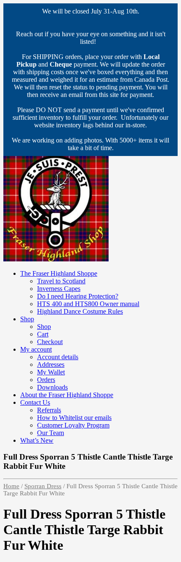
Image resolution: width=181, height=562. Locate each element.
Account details (57, 356)
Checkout (50, 341)
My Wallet (51, 372)
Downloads (52, 387)
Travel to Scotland (61, 281)
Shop (27, 319)
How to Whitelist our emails (74, 417)
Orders (46, 379)
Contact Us (35, 402)
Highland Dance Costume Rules (80, 311)
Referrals (49, 410)
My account (36, 349)
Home (11, 486)
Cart (42, 334)
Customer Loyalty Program (73, 425)
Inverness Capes (58, 288)
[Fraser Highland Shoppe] (56, 259)
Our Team (50, 432)
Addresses (50, 364)
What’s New (36, 440)
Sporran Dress (42, 486)
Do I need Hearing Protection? (77, 296)
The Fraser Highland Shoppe (58, 273)
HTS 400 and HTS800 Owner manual (88, 303)
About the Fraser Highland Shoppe (66, 394)
